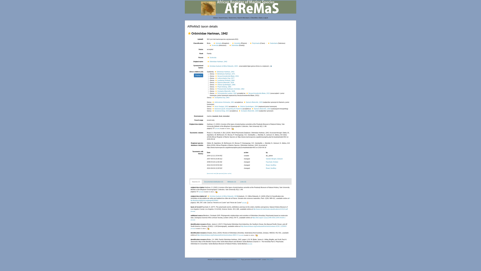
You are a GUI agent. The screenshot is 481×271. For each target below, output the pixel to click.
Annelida (237, 43)
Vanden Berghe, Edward (274, 159)
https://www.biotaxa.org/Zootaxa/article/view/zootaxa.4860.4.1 (218, 235)
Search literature (243, 18)
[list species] (220, 173)
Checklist (254, 18)
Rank (201, 53)
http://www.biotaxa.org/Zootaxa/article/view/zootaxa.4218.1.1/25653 (263, 226)
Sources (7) (196, 182)
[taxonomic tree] (212, 173)
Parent (200, 57)
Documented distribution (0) (213, 182)
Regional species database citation (197, 144)
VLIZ (238, 259)
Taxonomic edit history (197, 153)
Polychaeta (256, 43)
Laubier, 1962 (227, 93)
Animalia (219, 43)
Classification (198, 43)
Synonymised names (198, 67)
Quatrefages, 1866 (226, 85)
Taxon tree (232, 18)
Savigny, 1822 (221, 106)
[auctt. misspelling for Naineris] (228, 109)
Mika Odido (270, 259)
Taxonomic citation (196, 133)
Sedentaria (274, 43)
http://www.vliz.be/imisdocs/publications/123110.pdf (270, 209)
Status (201, 49)
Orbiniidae (235, 45)
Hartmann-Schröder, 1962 (230, 89)
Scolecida (215, 45)
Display (198, 75)
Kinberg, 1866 (226, 80)
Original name (198, 61)
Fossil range (198, 120)
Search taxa (223, 18)
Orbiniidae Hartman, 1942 (218, 61)
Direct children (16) (196, 72)
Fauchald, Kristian (272, 162)
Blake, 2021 (228, 76)
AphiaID (200, 39)
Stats (260, 18)
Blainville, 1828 (225, 82)
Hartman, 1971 (226, 74)
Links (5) (243, 182)
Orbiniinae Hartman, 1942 (225, 72)
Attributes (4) (231, 182)
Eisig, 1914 (221, 111)
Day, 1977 (225, 78)
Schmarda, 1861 (224, 102)
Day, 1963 (221, 97)
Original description (196, 124)
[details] (217, 128)
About (215, 18)
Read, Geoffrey (271, 165)
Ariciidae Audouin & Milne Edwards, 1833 (224, 66)
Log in (266, 18)
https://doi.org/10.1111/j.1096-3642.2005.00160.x (268, 218)
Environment (198, 116)
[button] (189, 33)
